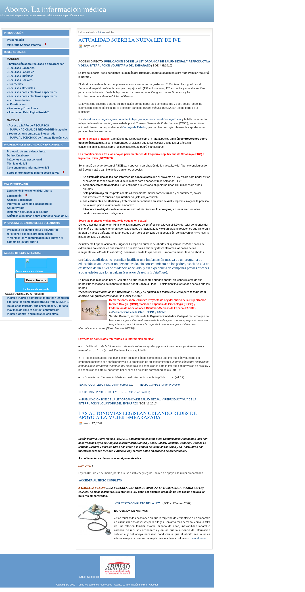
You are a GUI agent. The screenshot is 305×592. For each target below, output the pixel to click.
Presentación (15, 39)
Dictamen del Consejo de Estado (27, 212)
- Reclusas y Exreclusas (22, 108)
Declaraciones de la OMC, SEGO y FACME (139, 312)
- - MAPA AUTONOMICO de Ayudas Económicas (37, 137)
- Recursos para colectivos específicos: (32, 92)
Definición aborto (18, 155)
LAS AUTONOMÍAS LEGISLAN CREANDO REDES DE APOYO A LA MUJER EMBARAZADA (137, 415)
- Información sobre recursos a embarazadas (35, 64)
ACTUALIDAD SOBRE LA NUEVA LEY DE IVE (129, 39)
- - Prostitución (16, 104)
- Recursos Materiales (21, 88)
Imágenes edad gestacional (24, 159)
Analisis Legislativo (19, 199)
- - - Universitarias (18, 100)
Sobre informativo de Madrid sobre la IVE (33, 172)
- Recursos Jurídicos (20, 76)
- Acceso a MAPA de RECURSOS (28, 125)
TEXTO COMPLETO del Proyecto (160, 384)
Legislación (14, 195)
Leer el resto (198, 538)
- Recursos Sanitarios (21, 68)
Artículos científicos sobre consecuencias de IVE (38, 216)
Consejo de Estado (134, 127)
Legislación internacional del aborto (29, 190)
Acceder (153, 584)
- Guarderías (15, 84)
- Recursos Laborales (20, 72)
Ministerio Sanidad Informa (24, 45)
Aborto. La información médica (55, 8)
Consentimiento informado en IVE (28, 167)
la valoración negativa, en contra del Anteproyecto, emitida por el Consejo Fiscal (133, 119)
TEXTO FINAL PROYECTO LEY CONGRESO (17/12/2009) (114, 392)
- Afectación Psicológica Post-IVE (28, 112)
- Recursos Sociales (20, 80)
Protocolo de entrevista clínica (26, 151)
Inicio (101, 32)
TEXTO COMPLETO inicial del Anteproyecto (105, 384)
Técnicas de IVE (17, 163)
